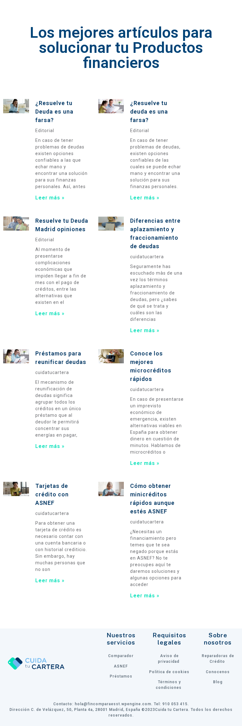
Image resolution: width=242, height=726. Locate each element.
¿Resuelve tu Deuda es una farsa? (54, 111)
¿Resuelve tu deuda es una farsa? (149, 111)
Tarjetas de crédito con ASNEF (52, 494)
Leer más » (50, 198)
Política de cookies (169, 672)
